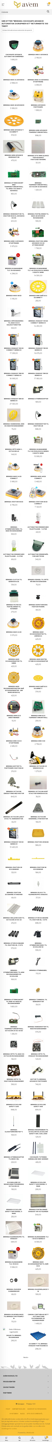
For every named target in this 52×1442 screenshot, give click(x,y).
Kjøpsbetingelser (18, 1409)
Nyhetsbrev (14, 1413)
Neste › (26, 1357)
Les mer (35, 1426)
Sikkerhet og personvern (36, 1409)
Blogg (22, 1413)
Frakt (8, 1409)
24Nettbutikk (30, 1433)
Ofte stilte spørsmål (35, 1413)
